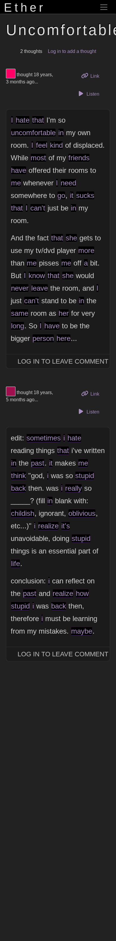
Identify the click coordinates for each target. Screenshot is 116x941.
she (71, 238)
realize (48, 526)
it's (65, 526)
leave (39, 288)
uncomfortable (33, 133)
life (15, 563)
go (61, 195)
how (82, 593)
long (17, 326)
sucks (85, 195)
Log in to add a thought (72, 51)
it (71, 195)
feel (41, 145)
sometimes (43, 438)
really (73, 488)
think (18, 476)
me (16, 183)
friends (79, 158)
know (37, 276)
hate (22, 120)
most (38, 158)
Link (96, 76)
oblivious (81, 513)
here (63, 338)
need (68, 183)
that (38, 120)
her (64, 313)
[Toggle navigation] (103, 7)
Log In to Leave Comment (63, 361)
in (61, 133)
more (86, 250)
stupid (84, 476)
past (37, 463)
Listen (92, 94)
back (18, 488)
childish (22, 513)
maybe (81, 631)
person (43, 338)
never (20, 288)
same (19, 313)
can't (37, 208)
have (18, 170)
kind (56, 145)
